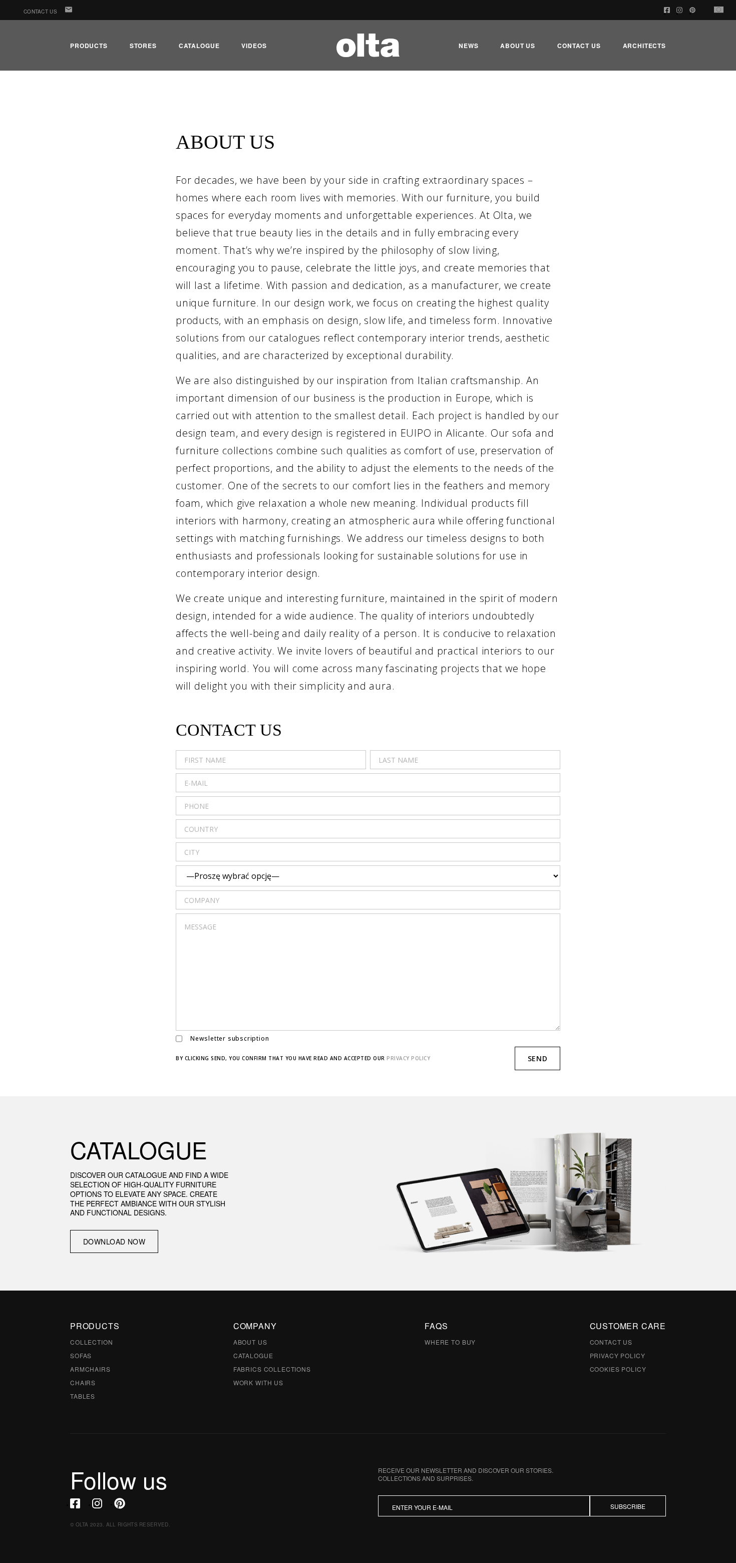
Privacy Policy (617, 1355)
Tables (82, 1396)
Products (89, 45)
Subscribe (627, 1506)
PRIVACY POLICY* (501, 1529)
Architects (644, 45)
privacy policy (408, 1058)
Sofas (81, 1355)
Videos (253, 45)
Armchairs (90, 1369)
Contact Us (40, 12)
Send (538, 1058)
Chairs (83, 1382)
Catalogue (199, 45)
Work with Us (258, 1382)
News (468, 45)
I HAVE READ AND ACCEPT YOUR (458, 1529)
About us (517, 45)
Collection (91, 1342)
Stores (143, 45)
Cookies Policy (618, 1369)
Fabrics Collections (272, 1369)
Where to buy (450, 1342)
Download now (114, 1241)
